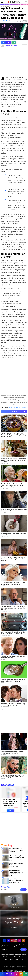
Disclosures (14, 967)
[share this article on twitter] (8, 42)
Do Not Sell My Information (9, 966)
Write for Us (22, 957)
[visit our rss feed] (23, 940)
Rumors (2, 6)
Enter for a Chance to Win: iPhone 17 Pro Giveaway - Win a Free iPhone (14, 4)
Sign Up (23, 889)
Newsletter (14, 957)
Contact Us (4, 954)
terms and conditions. (21, 971)
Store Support (9, 959)
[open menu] (2, 2)
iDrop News (11, 970)
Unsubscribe (13, 954)
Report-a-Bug (19, 959)
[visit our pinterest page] (12, 940)
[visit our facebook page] (4, 940)
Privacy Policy (8, 964)
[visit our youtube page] (19, 940)
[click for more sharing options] (14, 42)
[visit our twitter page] (8, 940)
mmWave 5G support (8, 148)
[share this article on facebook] (3, 42)
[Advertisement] (14, 61)
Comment (18, 411)
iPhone (6, 6)
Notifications (22, 954)
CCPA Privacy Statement (18, 964)
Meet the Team (5, 957)
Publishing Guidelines (21, 966)
